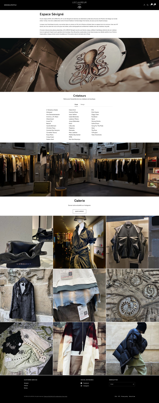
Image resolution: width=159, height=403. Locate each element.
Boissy (26, 388)
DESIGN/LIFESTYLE (10, 5)
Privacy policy (124, 396)
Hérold (26, 385)
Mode (76, 104)
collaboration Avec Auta (61, 396)
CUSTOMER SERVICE (30, 380)
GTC (119, 396)
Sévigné (26, 383)
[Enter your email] (133, 384)
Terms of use (132, 396)
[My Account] (144, 5)
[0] (153, 5)
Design (82, 104)
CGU (116, 396)
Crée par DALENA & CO (49, 396)
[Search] (147, 5)
